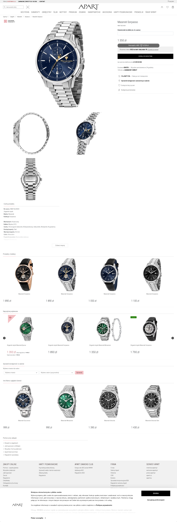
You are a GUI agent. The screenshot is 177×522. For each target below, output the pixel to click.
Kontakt (5, 485)
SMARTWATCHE (94, 12)
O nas (112, 468)
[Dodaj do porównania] (119, 90)
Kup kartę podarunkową (46, 468)
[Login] (162, 7)
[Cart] (173, 7)
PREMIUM (73, 12)
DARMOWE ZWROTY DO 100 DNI (27, 1)
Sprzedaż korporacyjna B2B (120, 480)
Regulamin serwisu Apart (119, 483)
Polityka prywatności (117, 485)
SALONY (171, 1)
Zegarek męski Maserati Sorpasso (58, 345)
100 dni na (127, 70)
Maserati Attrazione (67, 421)
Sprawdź (79, 372)
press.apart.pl (150, 473)
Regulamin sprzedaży (11, 455)
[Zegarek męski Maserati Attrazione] (108, 329)
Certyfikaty (6, 480)
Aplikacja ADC (79, 470)
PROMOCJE (138, 12)
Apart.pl (5, 16)
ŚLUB (55, 12)
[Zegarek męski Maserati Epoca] (26, 329)
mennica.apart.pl (151, 468)
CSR (112, 475)
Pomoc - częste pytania (10, 468)
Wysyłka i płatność (9, 470)
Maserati (19, 16)
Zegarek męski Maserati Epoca (16, 345)
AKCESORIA (107, 12)
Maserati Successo (24, 421)
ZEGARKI (82, 12)
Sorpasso (27, 16)
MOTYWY (63, 12)
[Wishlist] (167, 7)
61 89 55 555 (137, 62)
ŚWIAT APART (150, 12)
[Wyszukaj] (5, 7)
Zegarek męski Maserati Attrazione (100, 345)
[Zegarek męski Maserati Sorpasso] (67, 329)
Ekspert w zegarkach (11, 443)
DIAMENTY (35, 12)
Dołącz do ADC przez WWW (84, 468)
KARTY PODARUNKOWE (123, 12)
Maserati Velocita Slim (152, 421)
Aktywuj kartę (43, 473)
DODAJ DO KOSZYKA (145, 56)
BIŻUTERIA (25, 12)
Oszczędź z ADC (138, 45)
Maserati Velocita (109, 421)
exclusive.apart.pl (152, 470)
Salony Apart (115, 470)
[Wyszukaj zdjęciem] (27, 7)
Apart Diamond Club (11, 452)
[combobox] (21, 372)
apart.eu (149, 478)
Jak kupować (7, 473)
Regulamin (6, 478)
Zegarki (12, 16)
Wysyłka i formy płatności (13, 449)
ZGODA (156, 493)
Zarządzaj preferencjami (155, 500)
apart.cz (149, 475)
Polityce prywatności (104, 505)
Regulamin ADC (80, 473)
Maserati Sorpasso (24, 294)
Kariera (113, 478)
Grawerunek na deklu (129, 30)
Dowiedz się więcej (153, 49)
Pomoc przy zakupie (10, 438)
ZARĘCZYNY (46, 12)
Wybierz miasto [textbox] (10, 372)
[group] (26, 338)
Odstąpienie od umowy (10, 483)
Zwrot (5, 475)
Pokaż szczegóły (37, 518)
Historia (113, 473)
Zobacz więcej (60, 245)
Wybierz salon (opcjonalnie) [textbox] (50, 372)
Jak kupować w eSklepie (12, 446)
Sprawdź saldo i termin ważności (49, 470)
